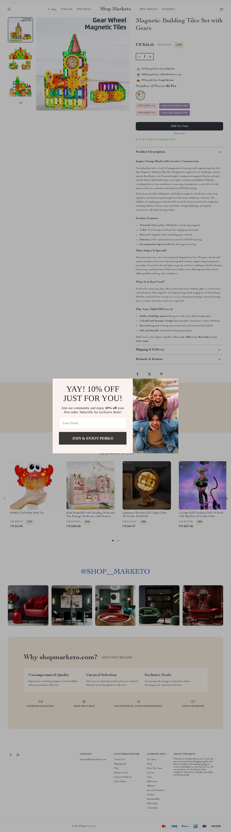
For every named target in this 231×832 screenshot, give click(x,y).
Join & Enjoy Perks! (92, 438)
